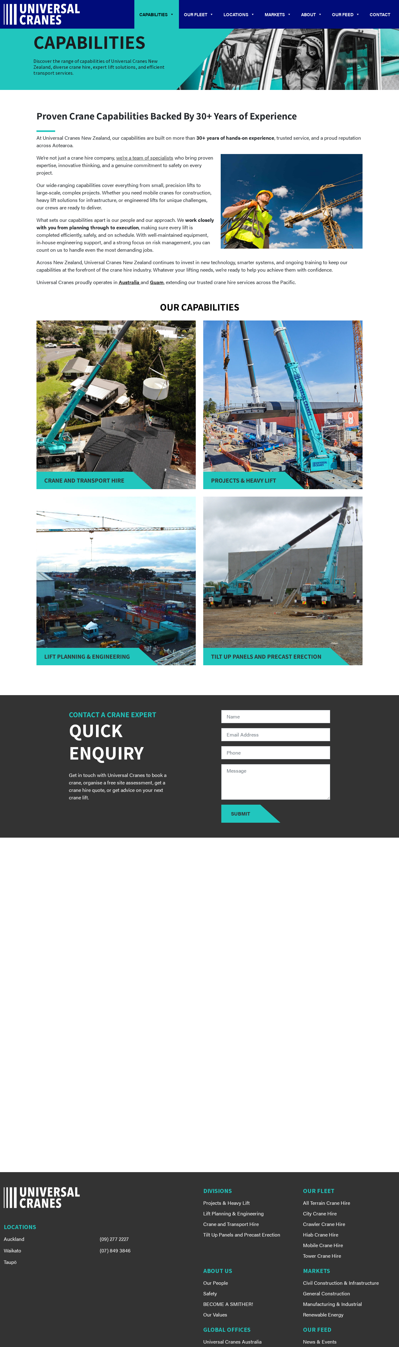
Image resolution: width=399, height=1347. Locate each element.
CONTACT (380, 14)
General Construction (326, 1293)
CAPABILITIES (153, 14)
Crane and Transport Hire (231, 1224)
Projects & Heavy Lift (226, 1202)
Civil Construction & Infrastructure (341, 1282)
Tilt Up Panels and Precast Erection (241, 1234)
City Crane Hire (320, 1213)
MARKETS (275, 14)
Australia (130, 282)
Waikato (12, 1250)
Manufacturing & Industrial (332, 1303)
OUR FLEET (195, 14)
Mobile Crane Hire (323, 1245)
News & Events (320, 1341)
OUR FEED (342, 14)
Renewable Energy (323, 1314)
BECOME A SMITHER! (228, 1303)
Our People (215, 1282)
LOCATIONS (236, 14)
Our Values (215, 1314)
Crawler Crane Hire (324, 1224)
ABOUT (308, 14)
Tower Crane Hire (322, 1255)
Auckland (14, 1238)
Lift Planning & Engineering (233, 1213)
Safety (210, 1293)
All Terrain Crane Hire (326, 1202)
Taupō (10, 1261)
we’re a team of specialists (144, 157)
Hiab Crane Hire (320, 1234)
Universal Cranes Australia (232, 1341)
